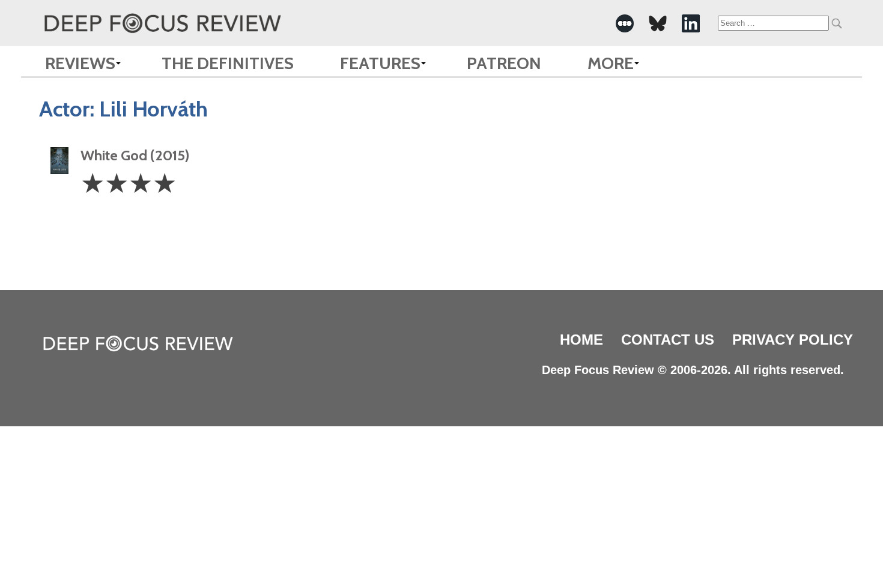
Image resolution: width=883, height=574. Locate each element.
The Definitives (228, 63)
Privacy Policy (792, 339)
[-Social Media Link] (625, 23)
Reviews (80, 63)
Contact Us (667, 339)
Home (581, 339)
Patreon (504, 63)
